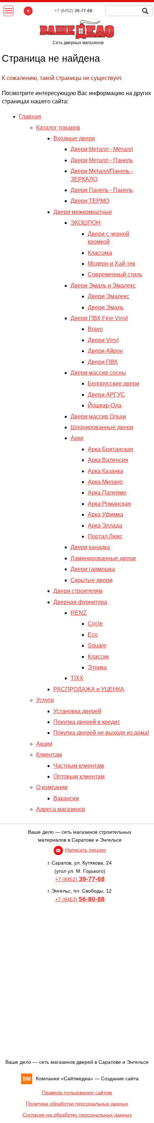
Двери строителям (77, 591)
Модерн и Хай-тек (111, 264)
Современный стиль (115, 274)
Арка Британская (110, 449)
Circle (95, 624)
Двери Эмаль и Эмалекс (103, 285)
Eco (93, 635)
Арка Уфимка (105, 514)
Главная (30, 116)
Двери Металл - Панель (102, 160)
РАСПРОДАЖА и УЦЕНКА (88, 689)
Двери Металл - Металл (102, 149)
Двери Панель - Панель (102, 190)
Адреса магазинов (60, 809)
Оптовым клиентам (79, 776)
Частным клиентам (78, 766)
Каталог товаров (58, 128)
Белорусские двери (113, 383)
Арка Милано (105, 482)
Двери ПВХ (103, 362)
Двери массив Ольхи (98, 416)
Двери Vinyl (103, 340)
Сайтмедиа (77, 1078)
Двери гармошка (93, 569)
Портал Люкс (105, 536)
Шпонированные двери (102, 427)
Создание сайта (120, 1078)
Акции (44, 744)
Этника (97, 667)
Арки (77, 438)
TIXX (77, 678)
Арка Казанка (105, 471)
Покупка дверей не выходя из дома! (101, 733)
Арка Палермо (107, 493)
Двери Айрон (105, 351)
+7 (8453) (80, 899)
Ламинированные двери (103, 558)
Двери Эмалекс (108, 296)
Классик (98, 657)
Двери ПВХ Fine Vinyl (99, 318)
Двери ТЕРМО (90, 201)
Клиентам (49, 755)
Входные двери (74, 138)
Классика (100, 253)
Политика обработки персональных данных (77, 1103)
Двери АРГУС (106, 395)
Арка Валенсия (108, 460)
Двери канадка (90, 547)
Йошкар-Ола (104, 405)
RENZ (79, 613)
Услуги (45, 700)
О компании (52, 787)
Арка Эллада (105, 526)
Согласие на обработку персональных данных (77, 1115)
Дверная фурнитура (80, 602)
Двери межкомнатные (82, 212)
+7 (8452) (80, 879)
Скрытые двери (91, 580)
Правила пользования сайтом (77, 1092)
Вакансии (66, 798)
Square (97, 645)
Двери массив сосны (98, 373)
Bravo (95, 329)
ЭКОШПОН (86, 223)
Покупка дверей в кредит (86, 722)
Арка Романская (109, 504)
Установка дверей (77, 711)
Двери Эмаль (106, 307)
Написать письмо (85, 850)
